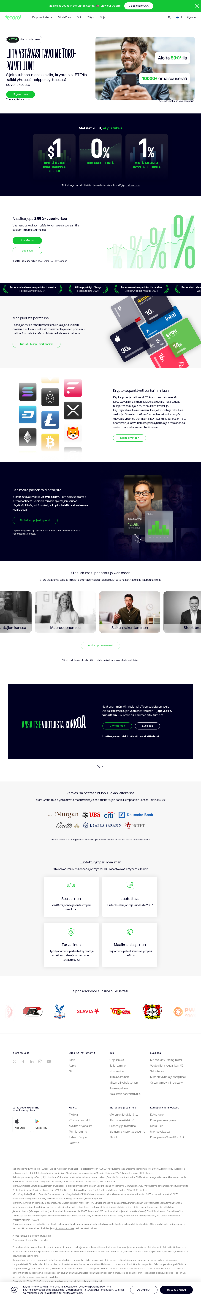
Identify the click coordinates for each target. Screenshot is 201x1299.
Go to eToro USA (139, 5)
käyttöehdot (60, 261)
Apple (72, 1065)
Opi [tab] (79, 17)
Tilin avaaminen (119, 1077)
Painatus (74, 1143)
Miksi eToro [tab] (64, 17)
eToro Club (156, 1126)
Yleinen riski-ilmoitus (23, 1240)
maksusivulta (133, 185)
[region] (100, 1290)
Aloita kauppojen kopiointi (35, 520)
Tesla (72, 1060)
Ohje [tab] (102, 17)
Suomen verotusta (64, 1228)
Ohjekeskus (116, 1060)
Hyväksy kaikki (176, 1289)
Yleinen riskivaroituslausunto (127, 1131)
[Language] (179, 17)
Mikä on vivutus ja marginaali (168, 1077)
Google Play (41, 1128)
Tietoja (73, 1114)
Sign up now (20, 94)
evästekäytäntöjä (48, 1293)
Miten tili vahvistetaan (123, 1082)
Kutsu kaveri (157, 1114)
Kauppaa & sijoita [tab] (42, 17)
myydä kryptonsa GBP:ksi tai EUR (134, 418)
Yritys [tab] (90, 17)
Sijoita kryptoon (129, 438)
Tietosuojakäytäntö (121, 1120)
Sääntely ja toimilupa (122, 1126)
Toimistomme (78, 1131)
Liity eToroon (27, 240)
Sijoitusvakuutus (160, 1131)
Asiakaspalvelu (118, 1088)
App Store (20, 1128)
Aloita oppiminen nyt (100, 645)
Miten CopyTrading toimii (166, 1060)
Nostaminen (117, 1071)
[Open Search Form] (169, 17)
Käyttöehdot (41, 1240)
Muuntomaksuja (169, 101)
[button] (98, 766)
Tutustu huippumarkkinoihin (36, 344)
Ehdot (113, 1137)
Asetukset (143, 1289)
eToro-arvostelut (79, 1120)
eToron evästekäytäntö (123, 1114)
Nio (71, 1071)
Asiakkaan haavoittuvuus (125, 1094)
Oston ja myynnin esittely (166, 1082)
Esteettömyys (78, 1137)
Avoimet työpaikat (80, 1126)
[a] (15, 1061)
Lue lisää (27, 250)
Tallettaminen (118, 1065)
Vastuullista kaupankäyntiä (166, 1065)
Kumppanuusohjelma (163, 1120)
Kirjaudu (191, 17)
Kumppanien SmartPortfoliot (168, 1137)
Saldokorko (157, 1071)
